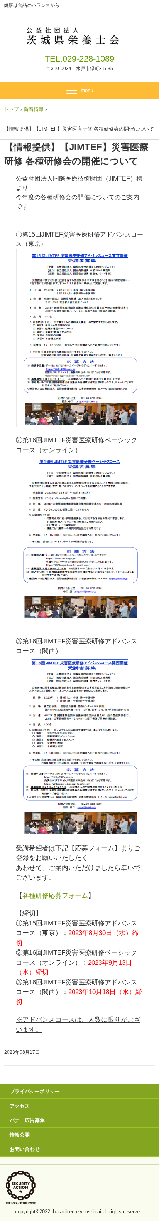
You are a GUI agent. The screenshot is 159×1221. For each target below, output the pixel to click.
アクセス (20, 1106)
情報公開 (20, 1135)
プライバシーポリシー (35, 1091)
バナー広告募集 (27, 1120)
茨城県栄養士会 (80, 34)
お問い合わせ (25, 1149)
